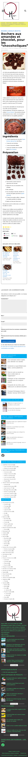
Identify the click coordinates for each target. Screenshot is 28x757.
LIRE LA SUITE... (5, 634)
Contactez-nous (23, 753)
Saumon (6, 565)
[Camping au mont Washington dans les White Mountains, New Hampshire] (3, 645)
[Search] (25, 11)
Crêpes (4, 534)
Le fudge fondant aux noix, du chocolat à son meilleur (7, 273)
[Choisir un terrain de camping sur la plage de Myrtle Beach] (3, 655)
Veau (5, 597)
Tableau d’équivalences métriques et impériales (10, 753)
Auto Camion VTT (8, 488)
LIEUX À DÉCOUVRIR (8, 470)
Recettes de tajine (7, 570)
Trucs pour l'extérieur (9, 493)
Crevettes (6, 561)
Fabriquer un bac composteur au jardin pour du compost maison (16, 380)
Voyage (6, 481)
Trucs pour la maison (9, 495)
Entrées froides (7, 550)
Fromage (6, 506)
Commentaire (5, 298)
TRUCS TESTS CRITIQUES (9, 482)
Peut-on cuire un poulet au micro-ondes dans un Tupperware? (15, 373)
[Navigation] (3, 11)
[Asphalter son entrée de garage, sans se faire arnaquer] (3, 443)
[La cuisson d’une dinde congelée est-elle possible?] (3, 710)
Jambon (7, 590)
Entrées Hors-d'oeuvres (8, 547)
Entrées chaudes (8, 549)
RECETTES (18, 31)
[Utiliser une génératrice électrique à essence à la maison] (3, 438)
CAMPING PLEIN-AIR (8, 464)
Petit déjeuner (6, 554)
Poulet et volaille (8, 591)
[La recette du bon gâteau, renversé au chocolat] (7, 249)
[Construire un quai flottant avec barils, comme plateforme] (3, 427)
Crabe (5, 559)
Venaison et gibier (8, 599)
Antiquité (6, 484)
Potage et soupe (6, 566)
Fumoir (5, 522)
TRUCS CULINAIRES (8, 577)
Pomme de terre (8, 511)
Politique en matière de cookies (14, 751)
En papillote (7, 520)
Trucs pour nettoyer (8, 497)
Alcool (5, 529)
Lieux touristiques (8, 477)
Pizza (4, 556)
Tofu (5, 581)
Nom (2, 315)
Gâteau (6, 541)
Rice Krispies (13, 149)
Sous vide (5, 575)
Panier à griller (7, 524)
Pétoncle (6, 563)
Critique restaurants (8, 473)
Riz (5, 513)
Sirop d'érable (6, 574)
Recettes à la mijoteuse (8, 568)
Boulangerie (5, 531)
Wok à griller (7, 525)
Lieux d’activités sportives (10, 466)
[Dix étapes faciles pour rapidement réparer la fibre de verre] (3, 422)
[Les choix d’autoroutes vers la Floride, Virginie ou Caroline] (3, 640)
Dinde (7, 595)
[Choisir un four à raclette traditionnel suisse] (3, 725)
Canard (7, 593)
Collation (5, 532)
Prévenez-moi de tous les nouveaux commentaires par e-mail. (14, 330)
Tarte (5, 545)
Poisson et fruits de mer (8, 557)
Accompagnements (7, 502)
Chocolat (11, 31)
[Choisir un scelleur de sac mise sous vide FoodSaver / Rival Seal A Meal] (3, 731)
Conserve (6, 504)
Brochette (6, 518)
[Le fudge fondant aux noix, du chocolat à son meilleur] (7, 267)
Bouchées (4, 31)
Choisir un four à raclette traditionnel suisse (16, 725)
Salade (4, 572)
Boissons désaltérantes (8, 527)
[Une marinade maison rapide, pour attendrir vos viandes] (3, 720)
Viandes (4, 582)
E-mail (3, 321)
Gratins (6, 508)
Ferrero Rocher (10, 112)
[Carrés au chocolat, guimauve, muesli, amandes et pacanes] (17, 249)
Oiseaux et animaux (9, 468)
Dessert (4, 536)
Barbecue (5, 516)
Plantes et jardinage (9, 491)
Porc (5, 588)
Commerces (7, 472)
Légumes (6, 509)
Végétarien (5, 579)
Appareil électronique (9, 486)
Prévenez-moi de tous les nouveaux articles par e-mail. (14, 336)
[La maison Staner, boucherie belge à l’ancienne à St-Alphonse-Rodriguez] (3, 661)
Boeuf (5, 586)
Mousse (6, 543)
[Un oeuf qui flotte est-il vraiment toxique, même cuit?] (3, 715)
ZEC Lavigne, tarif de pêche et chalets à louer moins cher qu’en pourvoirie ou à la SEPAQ (16, 650)
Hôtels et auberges (8, 475)
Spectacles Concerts (9, 479)
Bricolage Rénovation (9, 489)
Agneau (6, 584)
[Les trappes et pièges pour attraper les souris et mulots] (3, 432)
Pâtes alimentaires (7, 552)
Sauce (5, 515)
